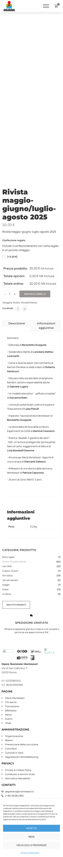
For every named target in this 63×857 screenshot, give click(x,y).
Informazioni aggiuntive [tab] (46, 326)
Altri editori (7, 575)
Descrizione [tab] (16, 323)
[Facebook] (18, 308)
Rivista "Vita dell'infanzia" (25, 302)
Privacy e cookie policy (30, 852)
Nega (31, 836)
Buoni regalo (8, 556)
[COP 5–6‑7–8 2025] (31, 55)
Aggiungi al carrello (35, 294)
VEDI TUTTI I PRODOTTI (16, 604)
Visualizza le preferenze (31, 845)
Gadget (6, 584)
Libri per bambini (10, 580)
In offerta (6, 594)
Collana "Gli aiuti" (10, 570)
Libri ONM (7, 566)
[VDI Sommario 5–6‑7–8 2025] (9, 111)
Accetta (31, 828)
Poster (5, 589)
